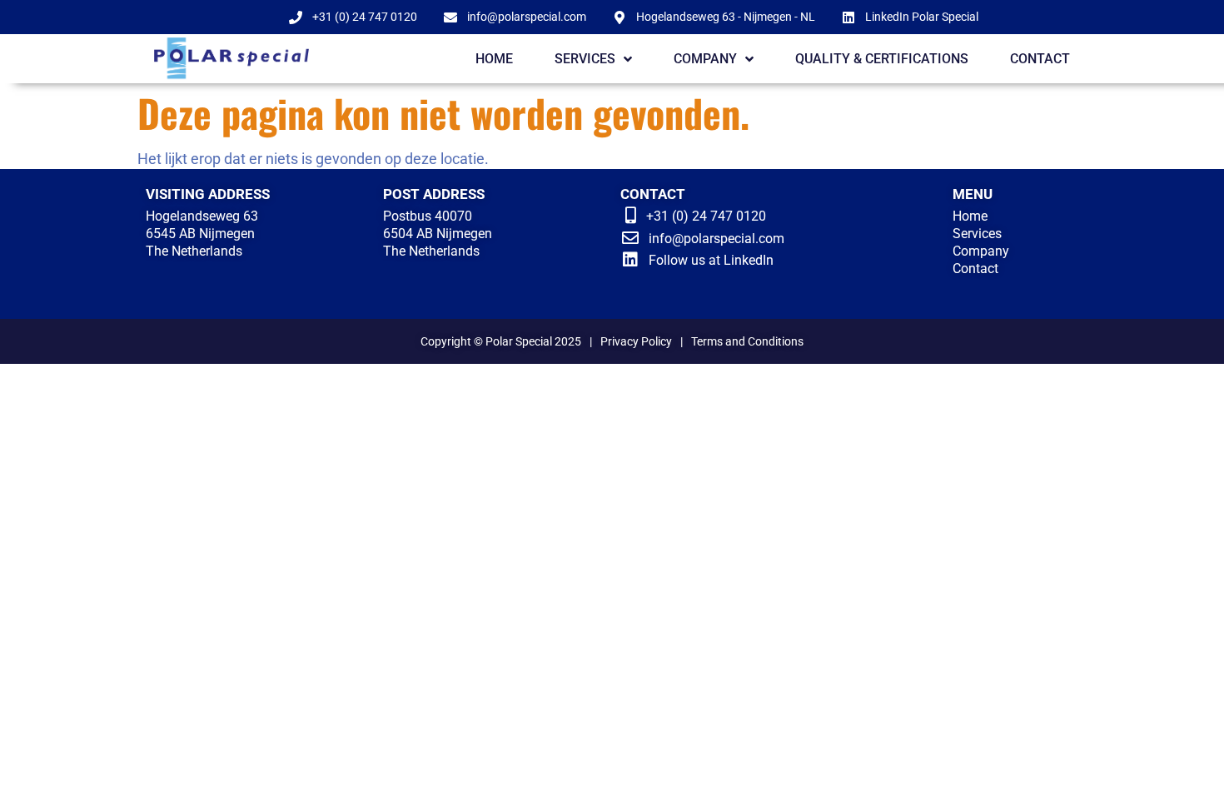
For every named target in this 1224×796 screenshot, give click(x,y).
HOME (494, 59)
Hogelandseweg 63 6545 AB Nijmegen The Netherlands (202, 233)
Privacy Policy (636, 341)
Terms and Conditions (747, 341)
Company (981, 251)
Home (970, 216)
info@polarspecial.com (716, 238)
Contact (975, 268)
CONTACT (1040, 59)
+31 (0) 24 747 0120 (706, 216)
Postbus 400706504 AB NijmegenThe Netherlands (437, 233)
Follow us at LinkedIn (711, 260)
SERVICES (585, 59)
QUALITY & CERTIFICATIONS (881, 59)
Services (977, 233)
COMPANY (705, 59)
